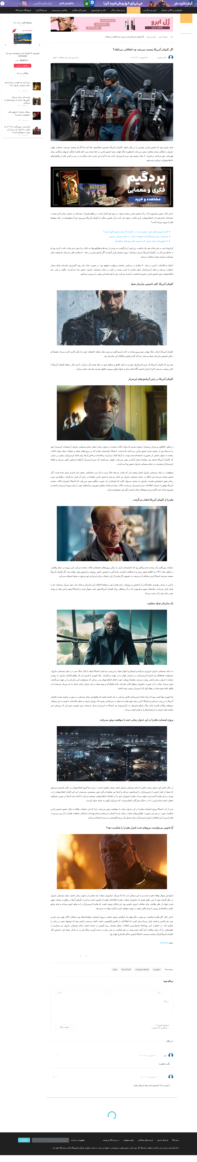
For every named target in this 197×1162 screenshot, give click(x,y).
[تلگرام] (19, 1147)
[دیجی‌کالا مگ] (186, 18)
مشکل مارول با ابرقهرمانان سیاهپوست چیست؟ (19, 113)
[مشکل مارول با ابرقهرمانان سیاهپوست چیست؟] (37, 116)
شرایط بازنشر (162, 1140)
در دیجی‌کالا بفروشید (111, 1140)
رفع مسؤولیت (128, 1140)
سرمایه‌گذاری (41, 10)
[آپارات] (34, 1147)
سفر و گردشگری (79, 10)
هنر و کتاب (133, 10)
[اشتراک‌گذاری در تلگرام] (52, 956)
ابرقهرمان (156, 969)
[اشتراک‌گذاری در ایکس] (61, 956)
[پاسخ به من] (62, 1055)
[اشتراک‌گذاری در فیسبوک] (66, 956)
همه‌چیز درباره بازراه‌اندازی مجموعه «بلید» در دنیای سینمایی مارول (138, 236)
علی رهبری (162, 57)
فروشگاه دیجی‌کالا (23, 10)
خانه (171, 37)
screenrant (164, 943)
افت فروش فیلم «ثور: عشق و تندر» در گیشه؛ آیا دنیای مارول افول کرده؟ (135, 232)
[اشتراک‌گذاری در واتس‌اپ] (56, 956)
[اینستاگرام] (24, 1147)
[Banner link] (98, 3)
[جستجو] (186, 28)
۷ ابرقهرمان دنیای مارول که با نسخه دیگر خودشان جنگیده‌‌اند (141, 241)
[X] (29, 1147)
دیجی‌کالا (175, 1140)
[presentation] (40, 44)
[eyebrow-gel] (112, 24)
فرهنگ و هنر (163, 37)
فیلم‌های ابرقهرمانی (142, 969)
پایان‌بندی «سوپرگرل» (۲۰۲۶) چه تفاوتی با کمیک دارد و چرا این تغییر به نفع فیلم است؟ (17, 129)
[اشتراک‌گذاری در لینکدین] (71, 956)
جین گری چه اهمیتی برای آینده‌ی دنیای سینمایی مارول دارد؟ (17, 83)
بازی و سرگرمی (150, 10)
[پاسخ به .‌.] (62, 1077)
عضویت (24, 1140)
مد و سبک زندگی (118, 10)
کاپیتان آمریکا (126, 969)
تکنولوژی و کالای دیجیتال (171, 10)
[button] (85, 956)
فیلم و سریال (151, 37)
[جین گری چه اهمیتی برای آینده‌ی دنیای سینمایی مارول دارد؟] (37, 86)
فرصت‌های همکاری (145, 1140)
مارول (115, 969)
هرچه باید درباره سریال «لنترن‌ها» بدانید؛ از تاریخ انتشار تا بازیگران (17, 100)
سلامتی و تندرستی (59, 10)
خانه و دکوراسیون (98, 10)
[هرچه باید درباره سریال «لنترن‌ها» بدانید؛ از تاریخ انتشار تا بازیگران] (37, 101)
